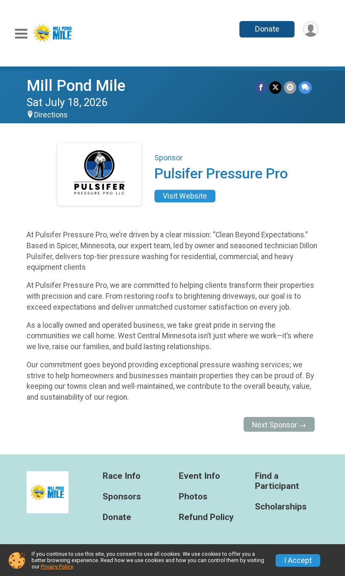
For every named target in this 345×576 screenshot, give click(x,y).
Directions (51, 115)
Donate (267, 28)
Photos (193, 497)
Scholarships (281, 507)
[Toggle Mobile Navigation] (21, 33)
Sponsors (122, 497)
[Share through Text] (305, 87)
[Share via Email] (290, 87)
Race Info (122, 476)
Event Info (199, 476)
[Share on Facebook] (261, 87)
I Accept (298, 560)
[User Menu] (310, 29)
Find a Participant (277, 481)
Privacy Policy (57, 566)
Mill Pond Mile (76, 86)
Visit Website (185, 196)
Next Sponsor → (279, 425)
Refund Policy (206, 517)
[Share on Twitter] (275, 87)
